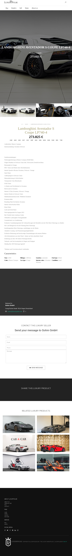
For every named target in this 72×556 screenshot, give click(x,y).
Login (5, 524)
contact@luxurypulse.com (15, 311)
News (27, 8)
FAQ (5, 504)
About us (35, 8)
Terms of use (8, 503)
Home (5, 513)
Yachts (6, 515)
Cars (5, 512)
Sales (26, 124)
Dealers (14, 8)
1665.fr (65, 541)
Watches (6, 516)
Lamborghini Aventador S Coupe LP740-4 (40, 124)
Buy (7, 8)
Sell (21, 8)
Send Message (37, 367)
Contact (6, 506)
